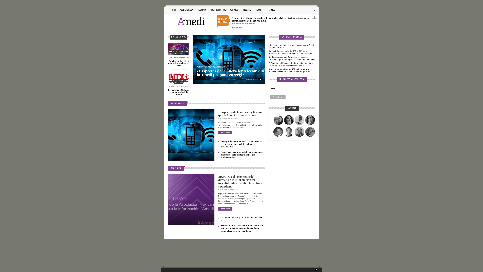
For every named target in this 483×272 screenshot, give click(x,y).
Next (315, 17)
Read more (225, 132)
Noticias (179, 53)
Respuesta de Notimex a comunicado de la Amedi (178, 92)
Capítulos (234, 9)
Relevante (222, 67)
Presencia (247, 9)
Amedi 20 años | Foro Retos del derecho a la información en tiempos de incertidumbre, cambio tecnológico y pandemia (242, 228)
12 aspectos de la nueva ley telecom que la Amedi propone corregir (231, 72)
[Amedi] (191, 21)
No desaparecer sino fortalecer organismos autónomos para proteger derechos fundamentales (242, 155)
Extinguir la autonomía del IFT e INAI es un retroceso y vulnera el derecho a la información (241, 144)
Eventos (272, 9)
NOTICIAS (176, 168)
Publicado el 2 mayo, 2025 (227, 119)
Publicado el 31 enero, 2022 (179, 58)
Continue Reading (252, 79)
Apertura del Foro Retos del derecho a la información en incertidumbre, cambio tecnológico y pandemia (241, 181)
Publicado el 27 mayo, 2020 (178, 87)
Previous (313, 17)
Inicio (174, 9)
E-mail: (273, 88)
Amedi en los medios (178, 51)
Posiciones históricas (218, 9)
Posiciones (202, 9)
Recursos (260, 9)
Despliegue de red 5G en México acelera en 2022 (178, 63)
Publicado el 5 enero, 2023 (242, 24)
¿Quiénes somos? (186, 9)
